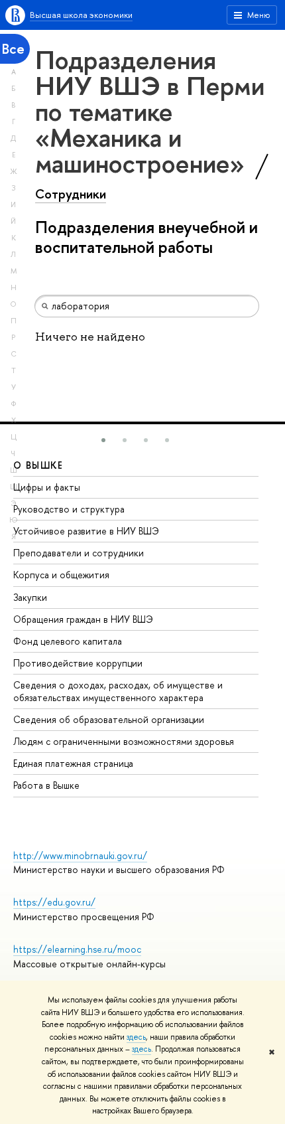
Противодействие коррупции (77, 663)
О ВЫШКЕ (38, 465)
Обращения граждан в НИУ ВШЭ (83, 619)
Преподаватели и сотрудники (78, 552)
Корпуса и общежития (61, 574)
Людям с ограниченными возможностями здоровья (123, 741)
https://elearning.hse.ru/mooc (77, 949)
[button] (103, 440)
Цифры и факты (46, 487)
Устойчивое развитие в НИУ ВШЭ (86, 530)
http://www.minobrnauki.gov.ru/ (80, 855)
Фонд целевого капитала (67, 641)
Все (13, 48)
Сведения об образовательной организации (108, 719)
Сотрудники (70, 193)
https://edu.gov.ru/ (54, 902)
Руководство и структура (69, 509)
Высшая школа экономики (81, 15)
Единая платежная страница (73, 763)
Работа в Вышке (46, 785)
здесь (136, 1037)
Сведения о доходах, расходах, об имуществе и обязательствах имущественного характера (118, 691)
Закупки (30, 597)
